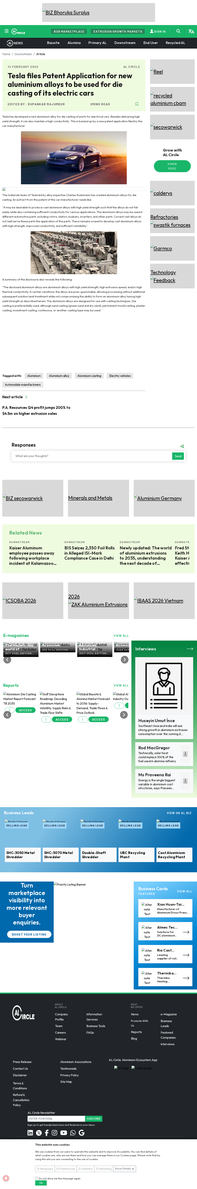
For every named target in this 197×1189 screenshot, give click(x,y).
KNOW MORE (172, 166)
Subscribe (94, 1118)
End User (151, 42)
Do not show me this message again (59, 1178)
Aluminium (34, 376)
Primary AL (97, 42)
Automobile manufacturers (23, 385)
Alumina (74, 42)
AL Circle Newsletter (41, 1113)
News (135, 1014)
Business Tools (95, 1026)
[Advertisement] (73, 343)
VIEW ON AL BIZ (179, 813)
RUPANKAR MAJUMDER (46, 104)
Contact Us (20, 1068)
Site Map (66, 1082)
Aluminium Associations (75, 1062)
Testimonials (68, 1068)
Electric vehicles (120, 376)
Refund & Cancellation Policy (21, 1100)
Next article (12, 397)
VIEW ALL (121, 635)
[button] (10, 710)
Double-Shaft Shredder (94, 855)
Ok (41, 1183)
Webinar (60, 1039)
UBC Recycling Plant (132, 855)
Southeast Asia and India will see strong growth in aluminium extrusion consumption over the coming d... (163, 730)
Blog (134, 1038)
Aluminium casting (89, 376)
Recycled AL (175, 42)
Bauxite (53, 42)
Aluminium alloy (59, 376)
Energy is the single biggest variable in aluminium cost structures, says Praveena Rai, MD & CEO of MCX (156, 786)
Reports (136, 1032)
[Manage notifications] (6, 1178)
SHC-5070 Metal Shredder (58, 855)
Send (178, 456)
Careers (60, 1032)
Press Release (22, 1062)
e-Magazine (169, 1014)
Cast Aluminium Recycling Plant (171, 855)
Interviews (167, 1044)
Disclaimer (20, 1075)
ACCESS (25, 710)
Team (59, 1026)
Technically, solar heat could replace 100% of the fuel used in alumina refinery (157, 757)
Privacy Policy (69, 1075)
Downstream (125, 42)
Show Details (124, 1168)
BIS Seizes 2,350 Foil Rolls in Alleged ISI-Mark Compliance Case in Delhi (34, 553)
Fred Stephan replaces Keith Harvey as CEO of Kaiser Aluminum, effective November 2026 (145, 555)
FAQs (90, 1032)
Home (6, 54)
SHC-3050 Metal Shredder (20, 855)
